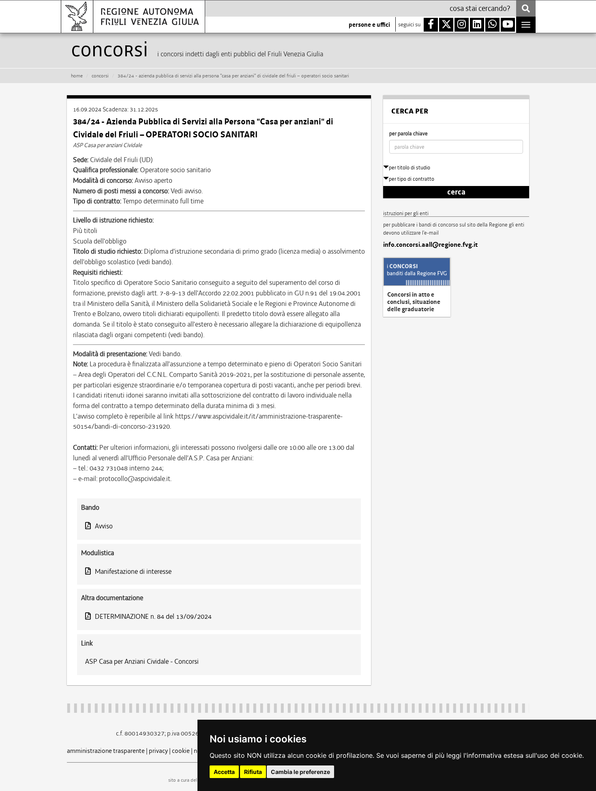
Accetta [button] (224, 771)
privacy (158, 750)
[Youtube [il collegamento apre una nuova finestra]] (508, 25)
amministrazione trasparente (106, 750)
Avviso (104, 526)
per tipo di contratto (411, 178)
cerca (456, 192)
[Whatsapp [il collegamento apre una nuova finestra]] (492, 25)
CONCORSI (100, 76)
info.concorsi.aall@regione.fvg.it (430, 244)
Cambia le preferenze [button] (300, 771)
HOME (77, 76)
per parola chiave (408, 133)
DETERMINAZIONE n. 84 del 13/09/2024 (153, 616)
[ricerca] (526, 8)
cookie (181, 750)
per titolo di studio (409, 167)
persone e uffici (369, 25)
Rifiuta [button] (253, 771)
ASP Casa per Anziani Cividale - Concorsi (142, 661)
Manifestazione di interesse (133, 571)
